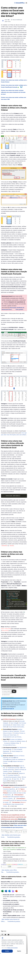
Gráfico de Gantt (11, 791)
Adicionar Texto (19, 787)
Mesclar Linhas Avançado (13, 804)
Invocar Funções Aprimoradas (16, 726)
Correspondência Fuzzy (9, 745)
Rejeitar (19, 951)
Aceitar (7, 951)
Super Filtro (16, 779)
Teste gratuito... (19, 309)
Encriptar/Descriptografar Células (12, 777)
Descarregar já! (10, 708)
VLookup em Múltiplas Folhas (11, 743)
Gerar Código (14, 723)
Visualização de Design (14, 767)
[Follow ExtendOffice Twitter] (5, 934)
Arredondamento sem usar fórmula (12, 737)
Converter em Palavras (15, 800)
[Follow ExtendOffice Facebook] (2, 934)
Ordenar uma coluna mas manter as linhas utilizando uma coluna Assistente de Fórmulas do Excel (13, 92)
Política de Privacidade (12, 947)
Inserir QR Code (12, 796)
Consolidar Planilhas (13, 775)
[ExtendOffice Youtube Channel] (8, 934)
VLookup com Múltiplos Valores (17, 741)
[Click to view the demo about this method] (20, 87)
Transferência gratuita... (14, 837)
